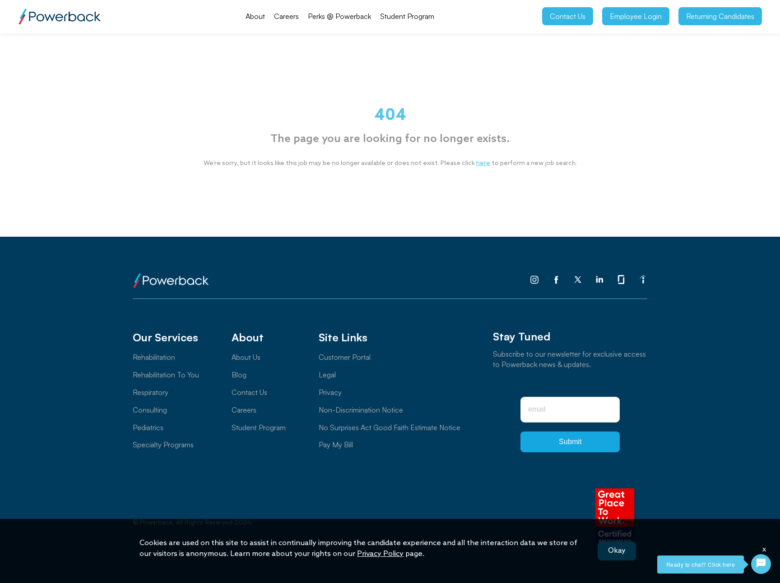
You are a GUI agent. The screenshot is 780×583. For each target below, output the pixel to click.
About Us (246, 357)
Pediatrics (148, 427)
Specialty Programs (163, 444)
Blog (239, 374)
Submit (570, 441)
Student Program (407, 16)
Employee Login (636, 16)
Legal (327, 374)
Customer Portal (345, 357)
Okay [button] (617, 550)
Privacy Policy (380, 554)
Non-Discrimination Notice (361, 409)
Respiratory (150, 392)
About (255, 16)
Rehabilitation (154, 357)
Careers (286, 16)
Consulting (150, 409)
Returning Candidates (720, 16)
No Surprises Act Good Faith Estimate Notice (389, 427)
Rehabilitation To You (166, 374)
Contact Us (567, 16)
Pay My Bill (336, 444)
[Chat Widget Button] (761, 564)
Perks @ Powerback (339, 16)
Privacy (330, 392)
